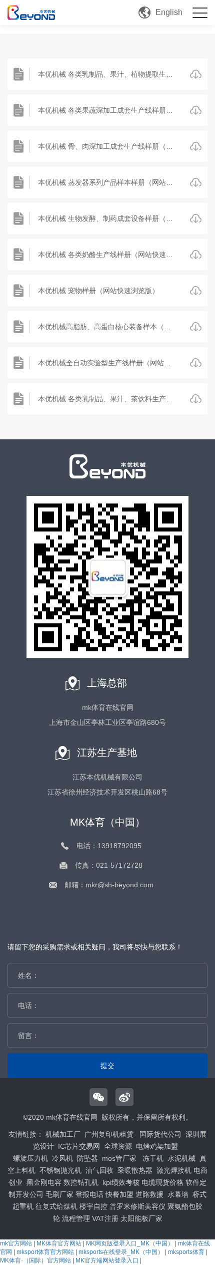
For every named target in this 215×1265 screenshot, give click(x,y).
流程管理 (76, 1218)
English (169, 12)
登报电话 (90, 1194)
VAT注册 (105, 1218)
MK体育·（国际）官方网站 (35, 1260)
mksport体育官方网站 (45, 1251)
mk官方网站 (16, 1243)
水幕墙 (178, 1194)
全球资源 (118, 1146)
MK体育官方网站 (59, 1243)
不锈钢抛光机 (61, 1170)
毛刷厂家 (60, 1194)
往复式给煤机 (57, 1206)
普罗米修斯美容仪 (138, 1206)
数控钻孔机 (81, 1182)
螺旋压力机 (30, 1158)
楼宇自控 (94, 1206)
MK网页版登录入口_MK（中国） (130, 1243)
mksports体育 (186, 1251)
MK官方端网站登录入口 (107, 1260)
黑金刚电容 (44, 1182)
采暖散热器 (135, 1170)
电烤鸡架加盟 (157, 1146)
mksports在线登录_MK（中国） (121, 1251)
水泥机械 (182, 1158)
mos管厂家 (119, 1158)
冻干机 (153, 1158)
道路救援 (150, 1194)
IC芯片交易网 (79, 1146)
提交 (107, 1066)
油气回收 (100, 1170)
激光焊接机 (174, 1170)
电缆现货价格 (163, 1182)
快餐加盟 (120, 1194)
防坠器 (87, 1158)
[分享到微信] (99, 1097)
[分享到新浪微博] (125, 1097)
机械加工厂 (63, 1134)
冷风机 (62, 1158)
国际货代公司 (161, 1134)
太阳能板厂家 (141, 1218)
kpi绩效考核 (121, 1182)
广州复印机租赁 (109, 1134)
